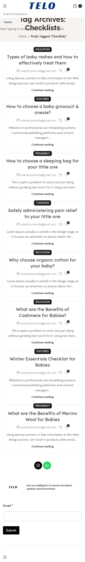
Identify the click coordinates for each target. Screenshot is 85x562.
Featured (42, 99)
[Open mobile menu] (5, 6)
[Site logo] (42, 5)
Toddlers (42, 202)
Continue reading (42, 90)
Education (43, 49)
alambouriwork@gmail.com (38, 71)
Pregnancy (42, 153)
